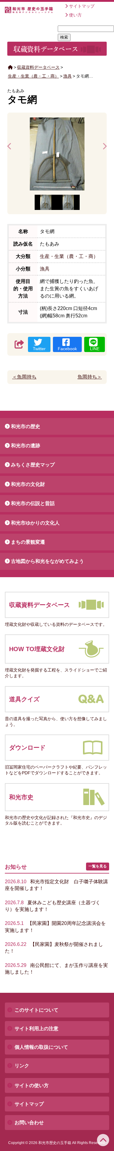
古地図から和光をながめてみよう (47, 561)
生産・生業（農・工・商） (33, 76)
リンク (22, 1065)
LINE (94, 348)
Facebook (67, 348)
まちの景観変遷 (28, 542)
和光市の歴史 (25, 426)
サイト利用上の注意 (36, 1028)
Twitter (39, 348)
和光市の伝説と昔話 (33, 503)
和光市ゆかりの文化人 (35, 522)
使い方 (75, 14)
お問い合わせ (29, 1122)
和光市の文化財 (28, 484)
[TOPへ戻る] (103, 1140)
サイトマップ (82, 6)
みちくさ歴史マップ (33, 464)
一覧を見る (97, 866)
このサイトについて (36, 1010)
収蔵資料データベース (38, 67)
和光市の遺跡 (25, 445)
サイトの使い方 (32, 1085)
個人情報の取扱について (41, 1047)
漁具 (67, 76)
